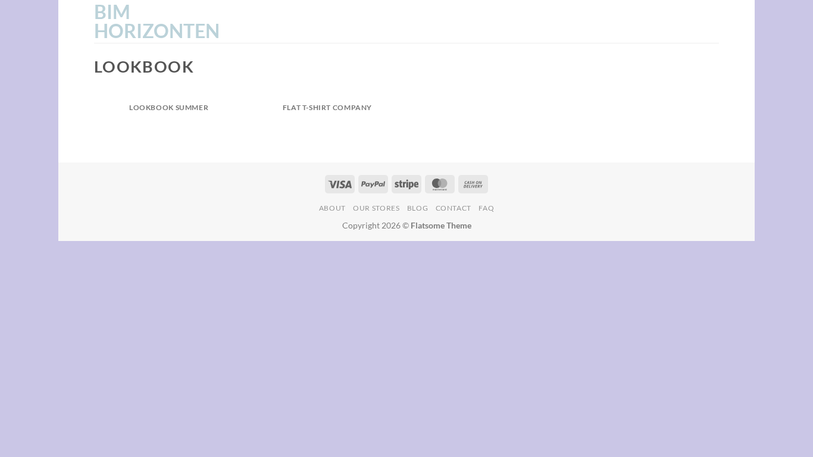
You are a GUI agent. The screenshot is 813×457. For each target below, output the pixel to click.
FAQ (486, 208)
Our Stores (376, 208)
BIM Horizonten (153, 21)
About (332, 208)
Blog (417, 208)
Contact (453, 208)
